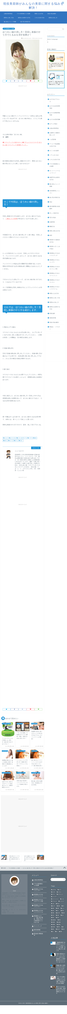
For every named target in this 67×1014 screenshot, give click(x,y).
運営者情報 (37, 930)
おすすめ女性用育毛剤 (55, 107)
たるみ (5, 437)
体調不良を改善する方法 (55, 178)
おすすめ (54, 889)
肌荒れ (59, 924)
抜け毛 (58, 912)
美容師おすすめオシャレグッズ (55, 254)
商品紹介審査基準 (38, 934)
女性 (53, 910)
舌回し (21, 440)
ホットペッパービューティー (55, 172)
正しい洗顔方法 (54, 213)
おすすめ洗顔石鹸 (55, 119)
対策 (63, 910)
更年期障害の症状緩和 (55, 207)
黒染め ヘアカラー (55, 328)
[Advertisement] (22, 99)
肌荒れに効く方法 (9, 17)
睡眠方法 (52, 226)
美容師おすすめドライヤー (55, 281)
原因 (58, 908)
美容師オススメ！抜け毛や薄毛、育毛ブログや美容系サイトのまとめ (38, 919)
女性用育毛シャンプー (55, 192)
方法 (53, 915)
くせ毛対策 (53, 139)
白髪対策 (52, 222)
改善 (64, 912)
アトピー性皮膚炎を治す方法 (55, 145)
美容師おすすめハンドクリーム (55, 288)
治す (63, 915)
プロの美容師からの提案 (23, 13)
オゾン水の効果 (54, 150)
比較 (58, 915)
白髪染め (54, 919)
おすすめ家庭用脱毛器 (55, 114)
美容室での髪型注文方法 (55, 241)
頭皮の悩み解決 (52, 13)
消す (16, 440)
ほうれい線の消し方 (22, 437)
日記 (51, 202)
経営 (51, 235)
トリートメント (55, 898)
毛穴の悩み (53, 217)
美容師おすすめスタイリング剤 (55, 268)
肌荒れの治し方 (53, 17)
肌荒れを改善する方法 (24, 17)
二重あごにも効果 (11, 218)
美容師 (59, 922)
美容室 (53, 922)
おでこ (60, 889)
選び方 (58, 929)
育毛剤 (53, 926)
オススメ (60, 892)
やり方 (30, 437)
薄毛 (59, 926)
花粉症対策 (53, 318)
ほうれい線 (12, 437)
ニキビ (63, 898)
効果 (5, 440)
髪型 (61, 931)
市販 (53, 912)
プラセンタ (54, 901)
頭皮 (64, 929)
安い (58, 910)
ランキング (62, 901)
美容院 (53, 924)
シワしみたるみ (54, 155)
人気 (53, 903)
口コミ (63, 908)
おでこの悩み (53, 123)
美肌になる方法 (39, 13)
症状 (58, 917)
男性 (53, 917)
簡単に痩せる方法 (55, 231)
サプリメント (60, 894)
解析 (53, 929)
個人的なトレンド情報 (10, 21)
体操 (35, 437)
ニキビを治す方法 (39, 17)
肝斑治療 (52, 313)
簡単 (60, 919)
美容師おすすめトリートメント (55, 274)
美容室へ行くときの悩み (55, 247)
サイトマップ (38, 926)
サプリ (53, 894)
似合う (58, 903)
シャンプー (54, 896)
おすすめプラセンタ (55, 100)
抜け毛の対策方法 (25, 21)
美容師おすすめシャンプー (55, 261)
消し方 (10, 440)
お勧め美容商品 (8, 13)
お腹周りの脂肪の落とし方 (55, 134)
